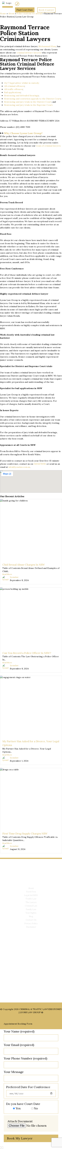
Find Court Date (25, 10)
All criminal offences (14, 86)
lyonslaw (14, 577)
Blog (31, 916)
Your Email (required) (19, 1045)
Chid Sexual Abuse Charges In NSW (23, 564)
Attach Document (20, 1121)
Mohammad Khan (47, 46)
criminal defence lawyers (29, 52)
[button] (31, 133)
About (11, 13)
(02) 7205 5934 (27, 4)
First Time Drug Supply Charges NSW (24, 833)
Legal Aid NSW (31, 895)
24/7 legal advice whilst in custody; (21, 83)
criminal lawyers (52, 145)
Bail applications (12, 92)
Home (3, 13)
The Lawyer (31, 902)
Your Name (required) (19, 1031)
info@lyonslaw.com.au (19, 467)
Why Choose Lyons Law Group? (23, 133)
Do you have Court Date (23, 1106)
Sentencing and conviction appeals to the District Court (32, 98)
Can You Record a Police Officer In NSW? (26, 653)
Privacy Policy (31, 923)
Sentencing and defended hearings (21, 95)
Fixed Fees (31, 891)
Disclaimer (31, 927)
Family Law (31, 909)
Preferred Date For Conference (28, 1087)
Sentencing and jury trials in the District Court (27, 101)
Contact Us (31, 920)
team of (40, 145)
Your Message (14, 1072)
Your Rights (31, 913)
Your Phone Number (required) (25, 1058)
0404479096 (40, 464)
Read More (7, 574)
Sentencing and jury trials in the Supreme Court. (29, 105)
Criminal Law (31, 906)
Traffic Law (31, 898)
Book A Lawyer (46, 10)
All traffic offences (13, 89)
